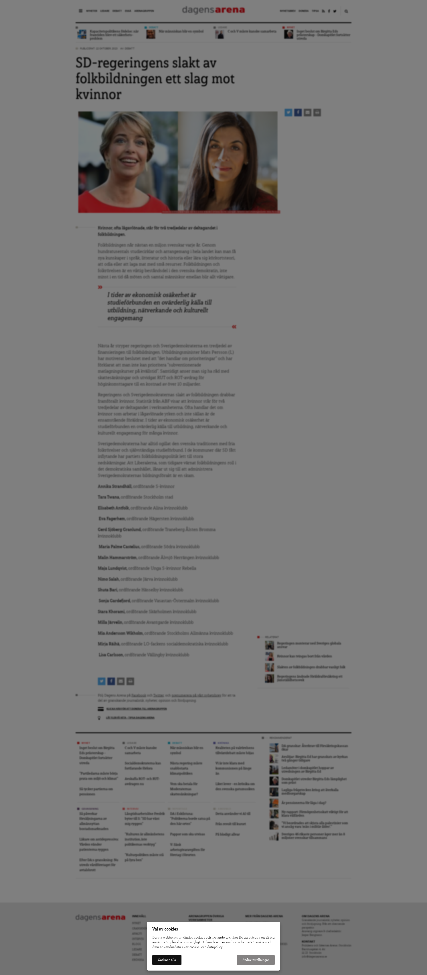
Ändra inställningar (255, 960)
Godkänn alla (167, 960)
